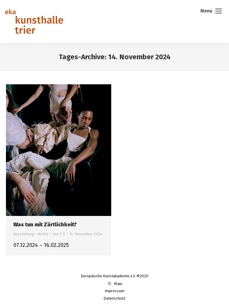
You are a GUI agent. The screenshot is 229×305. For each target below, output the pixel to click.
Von (58, 234)
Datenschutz (114, 298)
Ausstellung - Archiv (30, 234)
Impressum (114, 291)
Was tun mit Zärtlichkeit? (45, 224)
